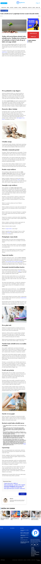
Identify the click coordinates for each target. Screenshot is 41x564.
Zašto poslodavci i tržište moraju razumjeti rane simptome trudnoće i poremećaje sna (35, 519)
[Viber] (14, 494)
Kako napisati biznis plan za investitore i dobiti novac (14, 488)
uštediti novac (4, 52)
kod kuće (9, 232)
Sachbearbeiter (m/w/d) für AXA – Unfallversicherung (24, 535)
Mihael (11, 498)
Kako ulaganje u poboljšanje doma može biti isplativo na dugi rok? (25, 519)
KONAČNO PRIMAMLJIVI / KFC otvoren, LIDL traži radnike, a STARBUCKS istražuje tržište (14, 487)
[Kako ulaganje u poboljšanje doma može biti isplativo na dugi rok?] (25, 514)
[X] (7, 494)
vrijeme (24, 443)
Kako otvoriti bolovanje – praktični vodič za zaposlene (14, 484)
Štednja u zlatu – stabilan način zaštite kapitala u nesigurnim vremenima (4, 519)
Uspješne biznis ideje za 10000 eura (11, 483)
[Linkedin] (37, 3)
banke (19, 270)
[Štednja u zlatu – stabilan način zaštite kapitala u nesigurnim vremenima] (5, 514)
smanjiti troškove (9, 228)
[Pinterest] (39, 3)
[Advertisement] (14, 73)
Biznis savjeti (4, 10)
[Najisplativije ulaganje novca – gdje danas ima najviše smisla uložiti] (15, 514)
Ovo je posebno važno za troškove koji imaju (14, 261)
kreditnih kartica (23, 297)
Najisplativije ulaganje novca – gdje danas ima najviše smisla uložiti (15, 519)
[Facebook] (36, 3)
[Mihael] (6, 500)
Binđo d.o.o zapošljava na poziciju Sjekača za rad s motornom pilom (24, 532)
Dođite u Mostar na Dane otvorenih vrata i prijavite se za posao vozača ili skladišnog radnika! (24, 542)
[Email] (16, 494)
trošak (18, 179)
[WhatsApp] (11, 494)
